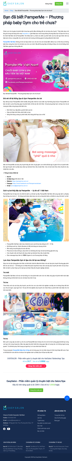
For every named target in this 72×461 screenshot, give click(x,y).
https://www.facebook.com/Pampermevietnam (27, 183)
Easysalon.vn (26, 33)
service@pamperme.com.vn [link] (19, 185)
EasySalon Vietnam (41, 457)
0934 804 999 (12, 417)
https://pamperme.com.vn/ (20, 181)
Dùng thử (59, 4)
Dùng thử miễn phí (36, 390)
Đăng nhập (48, 4)
